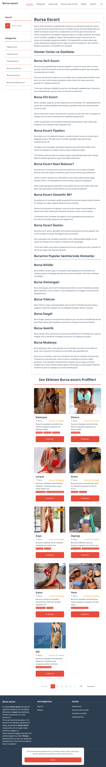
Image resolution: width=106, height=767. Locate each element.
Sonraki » (91, 686)
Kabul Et (53, 760)
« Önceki (43, 686)
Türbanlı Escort (13, 61)
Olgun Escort (12, 47)
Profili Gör (50, 439)
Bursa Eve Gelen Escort (16, 82)
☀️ (101, 4)
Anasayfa (29, 4)
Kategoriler (40, 4)
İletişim (84, 4)
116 (80, 686)
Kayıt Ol (93, 4)
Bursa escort (10, 3)
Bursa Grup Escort (14, 68)
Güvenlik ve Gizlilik (79, 713)
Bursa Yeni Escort (13, 75)
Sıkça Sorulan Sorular (69, 4)
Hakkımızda (53, 4)
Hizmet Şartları (78, 717)
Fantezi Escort (12, 54)
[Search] (7, 25)
